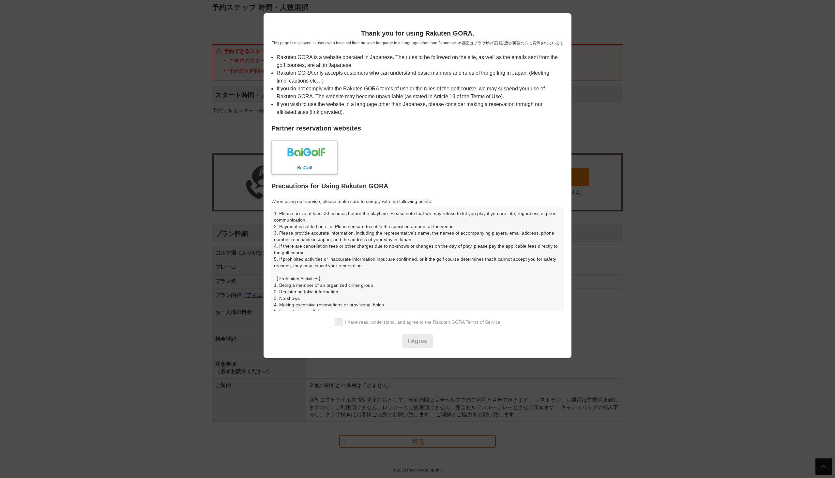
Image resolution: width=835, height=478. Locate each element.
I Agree (417, 341)
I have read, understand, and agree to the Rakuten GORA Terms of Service (422, 322)
